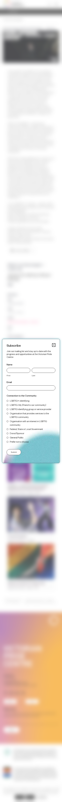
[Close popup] (53, 345)
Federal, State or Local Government (26, 429)
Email (9, 382)
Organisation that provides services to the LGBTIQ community (29, 415)
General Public (16, 437)
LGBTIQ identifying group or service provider (30, 409)
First (8, 375)
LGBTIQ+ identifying (19, 400)
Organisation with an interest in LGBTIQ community (28, 423)
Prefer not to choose (19, 441)
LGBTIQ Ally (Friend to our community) (28, 404)
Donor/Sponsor (17, 433)
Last (33, 375)
